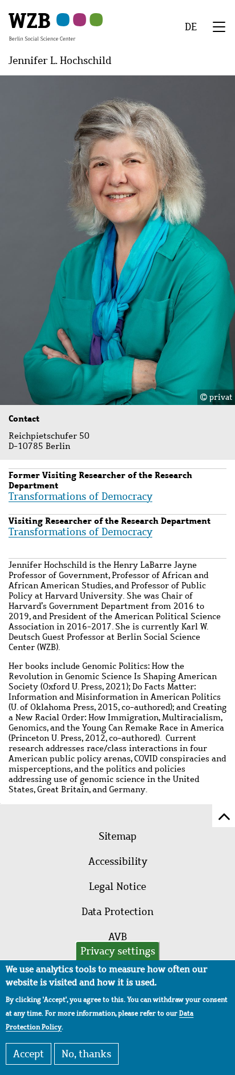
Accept (28, 1054)
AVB (117, 937)
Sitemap (117, 836)
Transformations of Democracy (80, 496)
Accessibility (117, 861)
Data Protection (117, 911)
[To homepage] (42, 26)
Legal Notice (117, 886)
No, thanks (86, 1054)
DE (191, 27)
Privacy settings (117, 951)
